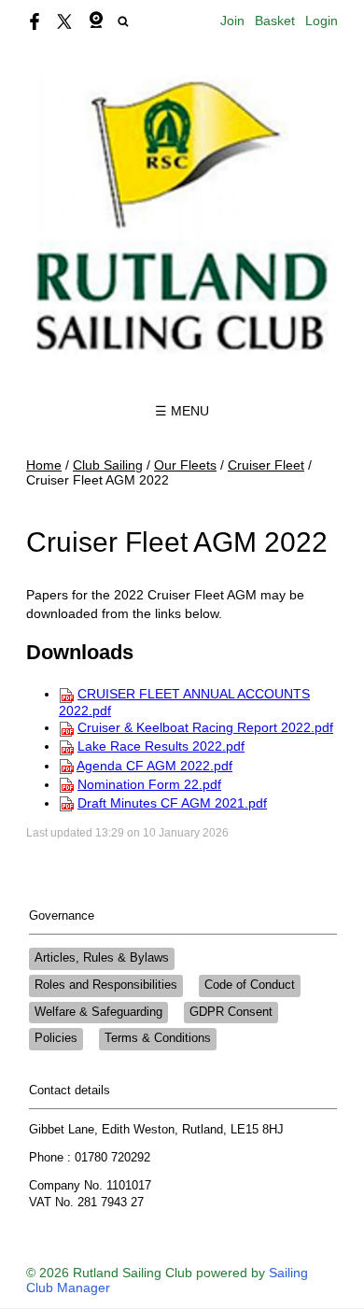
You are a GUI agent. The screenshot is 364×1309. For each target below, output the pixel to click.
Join (232, 20)
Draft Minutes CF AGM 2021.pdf (172, 802)
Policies (56, 1038)
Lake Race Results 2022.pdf (161, 746)
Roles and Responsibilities (106, 985)
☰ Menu (182, 410)
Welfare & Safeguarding (98, 1012)
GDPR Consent (231, 1012)
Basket (275, 20)
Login (321, 20)
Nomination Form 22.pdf (149, 784)
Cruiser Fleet (266, 464)
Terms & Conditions (158, 1038)
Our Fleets (185, 464)
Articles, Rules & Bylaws (102, 957)
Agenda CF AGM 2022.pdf (154, 765)
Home (44, 464)
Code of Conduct (249, 985)
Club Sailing (108, 464)
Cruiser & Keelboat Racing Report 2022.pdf (205, 727)
